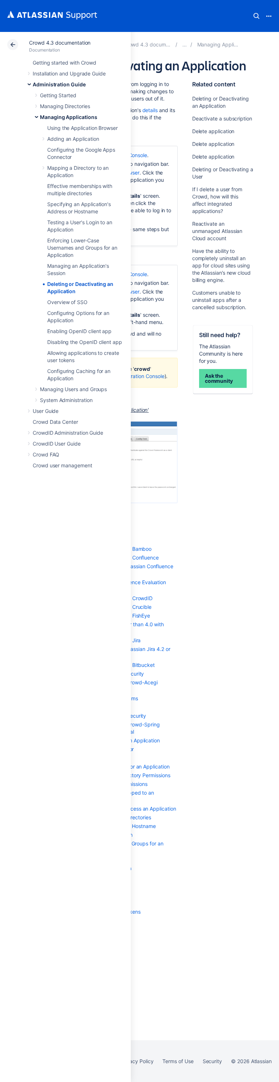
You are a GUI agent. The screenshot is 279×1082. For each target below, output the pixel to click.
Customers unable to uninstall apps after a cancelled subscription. (219, 300)
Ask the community (219, 378)
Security (212, 1061)
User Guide (45, 411)
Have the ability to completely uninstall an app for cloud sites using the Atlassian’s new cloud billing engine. (221, 265)
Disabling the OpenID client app (84, 342)
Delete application (213, 131)
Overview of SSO (67, 302)
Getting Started (58, 95)
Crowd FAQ (46, 454)
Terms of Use (177, 1061)
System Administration (66, 400)
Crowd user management (62, 465)
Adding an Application (73, 139)
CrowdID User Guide (57, 443)
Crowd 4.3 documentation (59, 43)
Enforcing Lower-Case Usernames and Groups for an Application (82, 247)
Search (256, 16)
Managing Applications (68, 117)
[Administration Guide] (184, 44)
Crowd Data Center (55, 422)
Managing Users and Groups (73, 389)
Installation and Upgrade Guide (69, 73)
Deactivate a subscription (222, 118)
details (150, 110)
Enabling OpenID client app (79, 331)
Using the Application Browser (82, 128)
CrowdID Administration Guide (68, 433)
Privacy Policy (136, 1061)
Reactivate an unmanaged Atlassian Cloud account (217, 231)
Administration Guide (59, 84)
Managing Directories (65, 106)
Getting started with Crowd (64, 63)
